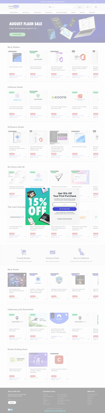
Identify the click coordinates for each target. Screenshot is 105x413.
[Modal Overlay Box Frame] (52, 206)
